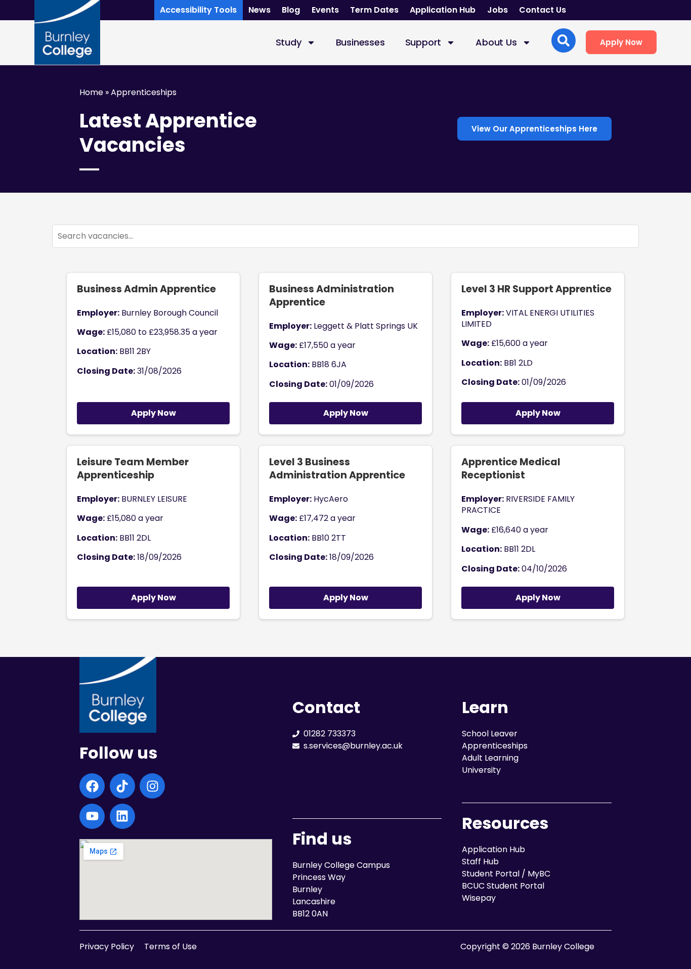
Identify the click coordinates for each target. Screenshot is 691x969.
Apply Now (153, 413)
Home (91, 92)
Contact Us (542, 10)
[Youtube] (92, 816)
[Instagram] (152, 786)
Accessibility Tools (198, 10)
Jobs (497, 10)
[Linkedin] (122, 816)
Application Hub (443, 10)
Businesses (360, 42)
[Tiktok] (122, 786)
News (259, 10)
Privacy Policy (106, 946)
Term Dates (374, 10)
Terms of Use (170, 946)
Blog (291, 10)
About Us (496, 42)
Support (423, 42)
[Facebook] (92, 786)
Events (325, 10)
